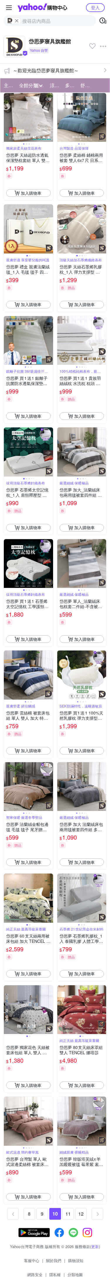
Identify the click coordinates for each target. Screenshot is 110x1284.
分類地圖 (75, 1274)
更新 (95, 1246)
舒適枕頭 (86, 85)
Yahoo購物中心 (42, 8)
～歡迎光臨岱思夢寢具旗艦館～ (46, 70)
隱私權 (55, 1274)
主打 (8, 85)
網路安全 (35, 1274)
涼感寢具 (56, 85)
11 (68, 1213)
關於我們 (53, 1260)
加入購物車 (31, 193)
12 (81, 1213)
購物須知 (75, 1260)
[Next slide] (49, 117)
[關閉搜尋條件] (16, 20)
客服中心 (31, 1260)
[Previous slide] (7, 117)
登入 (95, 7)
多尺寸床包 (71, 85)
